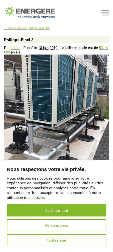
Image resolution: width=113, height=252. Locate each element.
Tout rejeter (56, 240)
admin (15, 48)
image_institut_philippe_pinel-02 (27, 28)
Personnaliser (57, 225)
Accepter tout (56, 210)
